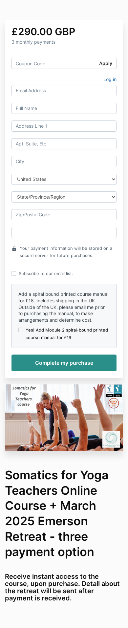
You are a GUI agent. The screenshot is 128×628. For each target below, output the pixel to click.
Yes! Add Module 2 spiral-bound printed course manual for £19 (67, 333)
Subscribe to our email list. (46, 273)
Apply (105, 63)
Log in (110, 79)
